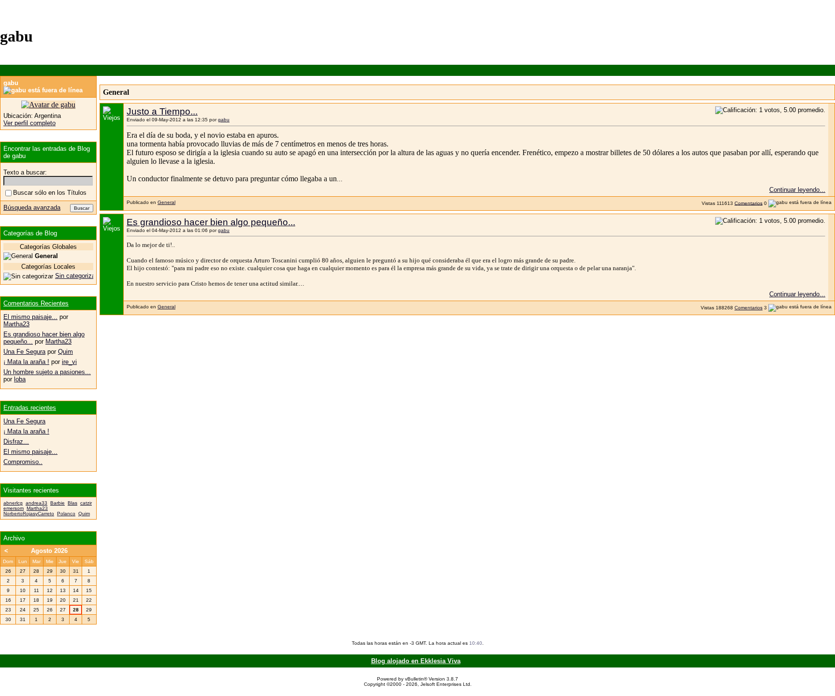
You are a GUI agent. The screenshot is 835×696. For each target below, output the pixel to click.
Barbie (57, 503)
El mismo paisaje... (30, 316)
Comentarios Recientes (36, 303)
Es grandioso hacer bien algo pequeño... (211, 222)
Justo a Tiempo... (162, 111)
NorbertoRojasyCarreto (28, 513)
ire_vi (69, 361)
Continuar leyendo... (797, 189)
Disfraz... (16, 441)
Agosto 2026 (49, 550)
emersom (13, 508)
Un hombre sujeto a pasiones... (47, 372)
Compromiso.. (23, 461)
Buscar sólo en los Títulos (49, 192)
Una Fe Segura (24, 351)
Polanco (66, 513)
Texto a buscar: (25, 172)
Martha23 (16, 324)
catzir (86, 503)
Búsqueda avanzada (31, 207)
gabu (224, 119)
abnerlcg (13, 503)
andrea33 (36, 503)
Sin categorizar (76, 275)
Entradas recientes (29, 407)
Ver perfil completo (29, 123)
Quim (65, 351)
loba (20, 379)
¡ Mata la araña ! (26, 361)
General (166, 202)
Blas (72, 503)
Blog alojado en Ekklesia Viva (416, 661)
